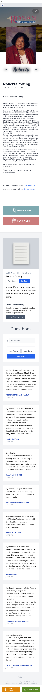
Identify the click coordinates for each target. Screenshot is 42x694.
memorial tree (31, 185)
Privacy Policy (14, 684)
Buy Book (24, 281)
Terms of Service (27, 684)
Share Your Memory (15, 317)
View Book (11, 281)
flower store (29, 188)
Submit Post (21, 356)
